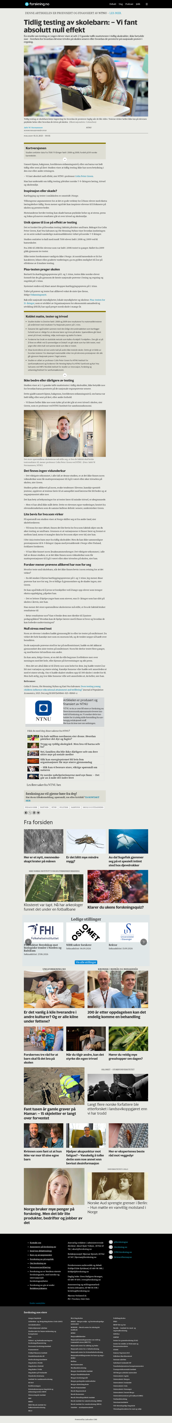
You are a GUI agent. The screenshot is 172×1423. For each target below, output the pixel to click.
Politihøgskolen (119, 1318)
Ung (121, 4)
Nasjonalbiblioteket (78, 1336)
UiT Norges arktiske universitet (125, 1373)
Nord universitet (77, 1364)
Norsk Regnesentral (78, 1391)
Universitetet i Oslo (120, 1386)
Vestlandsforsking (120, 1399)
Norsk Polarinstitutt (78, 1388)
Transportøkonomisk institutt (124, 1369)
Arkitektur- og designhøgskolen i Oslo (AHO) (45, 1321)
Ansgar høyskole (34, 1318)
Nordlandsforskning (78, 1368)
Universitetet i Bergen (121, 1379)
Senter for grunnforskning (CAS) (125, 1340)
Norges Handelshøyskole (80, 1374)
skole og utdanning (93, 807)
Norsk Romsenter (77, 1394)
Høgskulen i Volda (35, 1369)
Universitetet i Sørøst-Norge (123, 1392)
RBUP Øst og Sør (119, 1325)
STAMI (115, 1350)
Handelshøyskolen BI (36, 1356)
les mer (115, 13)
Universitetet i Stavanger (122, 1389)
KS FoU (31, 1383)
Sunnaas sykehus (119, 1359)
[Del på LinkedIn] (34, 813)
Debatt (113, 4)
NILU (30, 1411)
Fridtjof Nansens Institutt (37, 1353)
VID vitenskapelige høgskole (124, 1406)
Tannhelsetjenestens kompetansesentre (128, 1366)
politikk (64, 807)
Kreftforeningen (34, 1386)
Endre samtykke (37, 1303)
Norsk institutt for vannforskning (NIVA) (86, 1404)
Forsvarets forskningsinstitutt (39, 1346)
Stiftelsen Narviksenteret (122, 1356)
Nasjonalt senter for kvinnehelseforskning (87, 1352)
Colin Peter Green (84, 176)
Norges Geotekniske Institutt (82, 1371)
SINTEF (116, 1337)
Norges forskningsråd (79, 1378)
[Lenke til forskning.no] (64, 3)
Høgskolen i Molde (35, 1363)
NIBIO (30, 1402)
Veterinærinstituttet (120, 1402)
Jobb (138, 4)
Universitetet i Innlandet (122, 1383)
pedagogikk (31, 807)
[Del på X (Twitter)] (30, 813)
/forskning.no (120, 1247)
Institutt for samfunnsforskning (40, 1379)
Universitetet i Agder (121, 1376)
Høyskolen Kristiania (36, 1376)
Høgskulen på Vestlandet (37, 1373)
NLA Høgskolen (77, 1318)
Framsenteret (33, 1350)
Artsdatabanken (34, 1325)
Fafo (29, 1337)
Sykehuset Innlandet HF (122, 1363)
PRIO (115, 1321)
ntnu (54, 807)
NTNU (73, 1333)
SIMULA (116, 1334)
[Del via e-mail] (38, 813)
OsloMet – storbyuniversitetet (82, 1407)
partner (44, 807)
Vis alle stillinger (86, 962)
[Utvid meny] (147, 4)
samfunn (75, 807)
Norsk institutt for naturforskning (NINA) (86, 1401)
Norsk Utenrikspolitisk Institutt (83, 1397)
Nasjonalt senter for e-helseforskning (85, 1349)
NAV (29, 1398)
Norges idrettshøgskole (80, 1384)
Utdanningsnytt (38, 295)
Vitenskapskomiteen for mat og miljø (127, 1409)
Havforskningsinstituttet (37, 1359)
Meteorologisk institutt (37, 1395)
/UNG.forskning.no (123, 1252)
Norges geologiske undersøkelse (83, 1381)
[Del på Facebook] (26, 813)
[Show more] (65, 159)
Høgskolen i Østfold (35, 1366)
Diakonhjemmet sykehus (37, 1328)
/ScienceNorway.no (123, 1257)
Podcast (129, 4)
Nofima (73, 1361)
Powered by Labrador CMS (86, 1419)
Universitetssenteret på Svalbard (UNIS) (128, 1396)
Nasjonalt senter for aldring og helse (84, 1346)
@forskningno (121, 1242)
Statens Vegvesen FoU (121, 1353)
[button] (28, 942)
